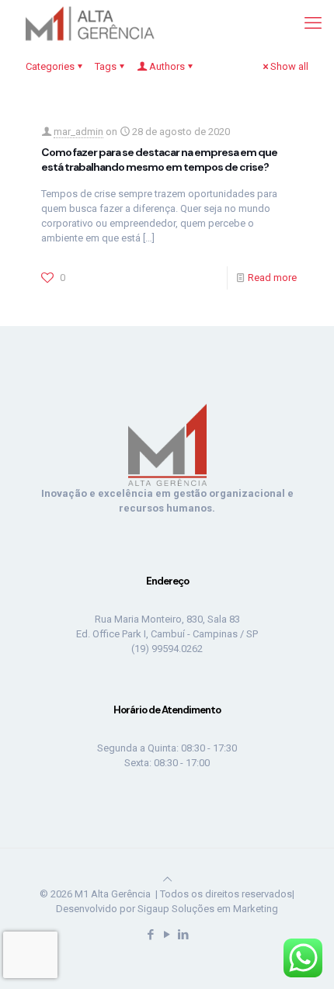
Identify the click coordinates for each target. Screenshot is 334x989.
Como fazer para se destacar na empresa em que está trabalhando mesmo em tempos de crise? (159, 159)
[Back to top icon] (167, 879)
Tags (106, 66)
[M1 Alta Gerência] (87, 23)
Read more (272, 277)
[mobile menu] (313, 23)
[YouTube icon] (167, 935)
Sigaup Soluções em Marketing (207, 908)
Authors (167, 66)
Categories (50, 66)
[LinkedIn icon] (184, 935)
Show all (289, 66)
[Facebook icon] (151, 935)
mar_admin (78, 131)
